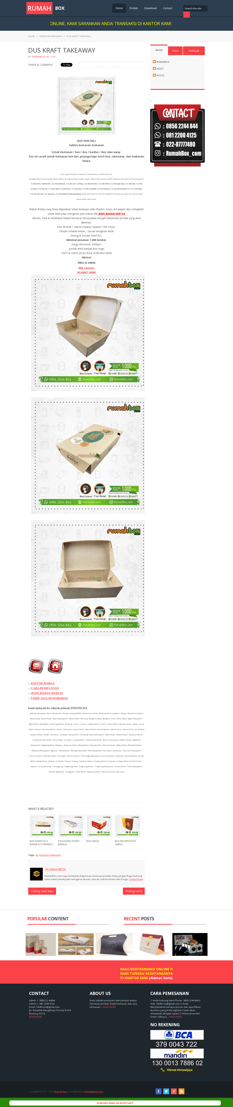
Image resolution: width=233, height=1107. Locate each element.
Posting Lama (134, 891)
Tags (175, 50)
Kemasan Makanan (51, 36)
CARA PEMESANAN (45, 688)
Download (150, 8)
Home (119, 8)
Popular (194, 50)
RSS (181, 1091)
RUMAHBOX (38, 56)
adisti (160, 68)
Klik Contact (86, 268)
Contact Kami (136, 879)
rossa (160, 75)
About (159, 50)
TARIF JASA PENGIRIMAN (49, 698)
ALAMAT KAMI (86, 272)
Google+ (174, 1091)
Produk (133, 8)
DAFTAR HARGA (43, 683)
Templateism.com (93, 1091)
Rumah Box (61, 1091)
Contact (167, 8)
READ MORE (35, 1016)
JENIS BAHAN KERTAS (47, 693)
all (36, 855)
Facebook (158, 1091)
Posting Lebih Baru (42, 891)
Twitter (166, 1091)
